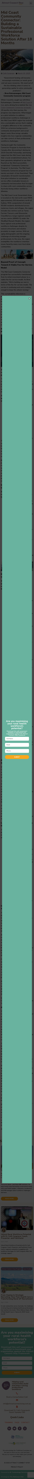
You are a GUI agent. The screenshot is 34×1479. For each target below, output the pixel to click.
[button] (29, 298)
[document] (17, 739)
